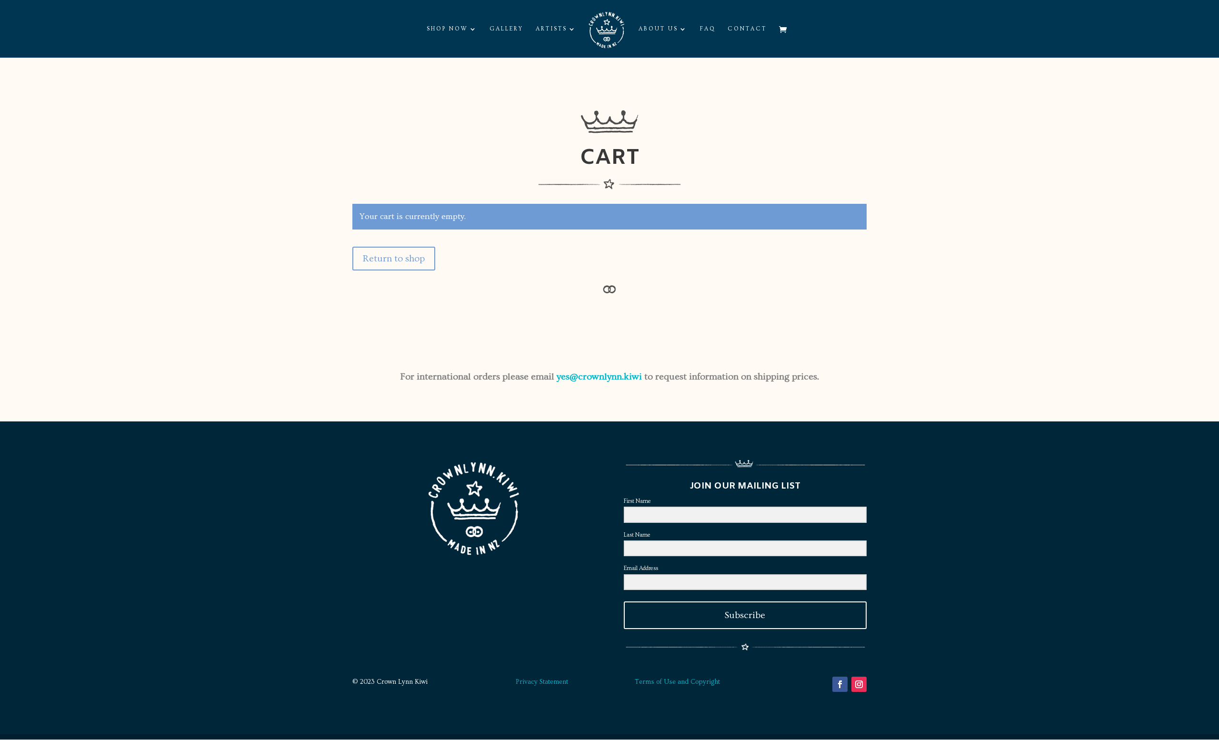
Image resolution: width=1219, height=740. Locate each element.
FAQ (707, 29)
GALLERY (506, 29)
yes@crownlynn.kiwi (599, 376)
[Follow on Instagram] (859, 684)
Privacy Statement (542, 682)
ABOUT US (658, 29)
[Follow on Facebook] (840, 684)
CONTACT (747, 29)
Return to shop (394, 258)
